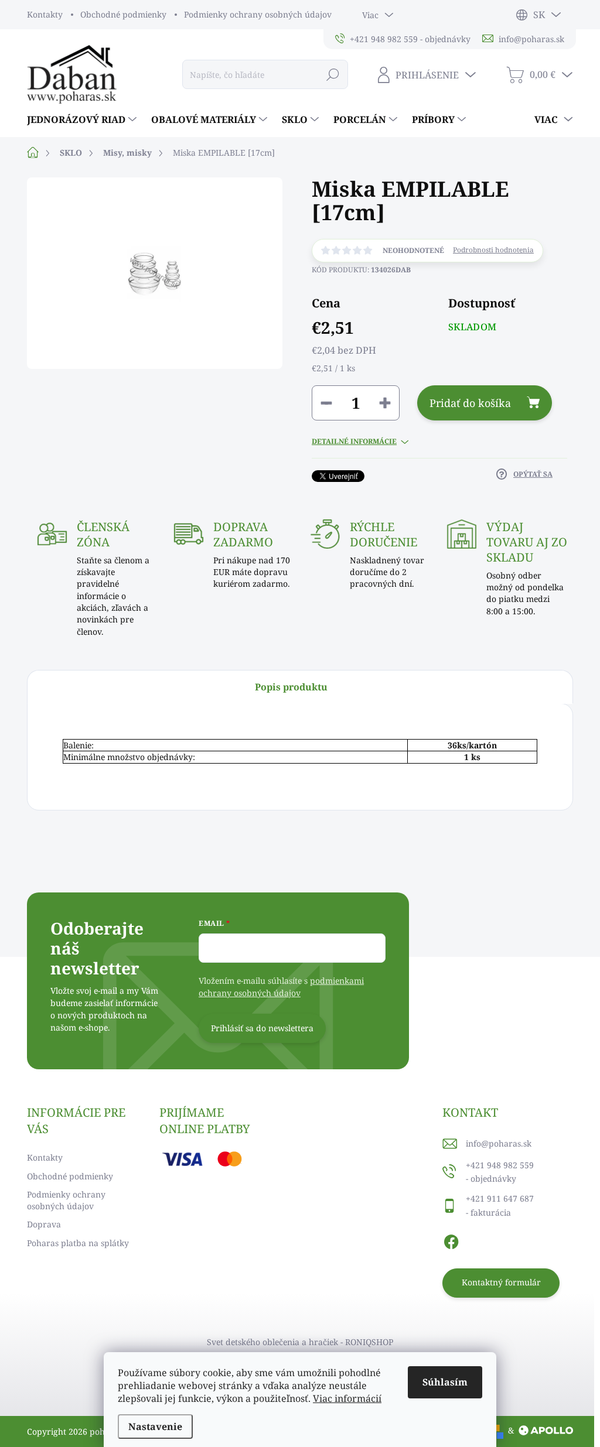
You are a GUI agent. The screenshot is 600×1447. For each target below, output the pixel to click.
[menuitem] (83, 119)
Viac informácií (347, 1398)
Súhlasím (445, 1382)
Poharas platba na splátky (78, 1242)
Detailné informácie (354, 441)
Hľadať (332, 74)
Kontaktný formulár (501, 1282)
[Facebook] (451, 1240)
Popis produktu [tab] (291, 686)
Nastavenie (155, 1426)
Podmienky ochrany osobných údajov (258, 14)
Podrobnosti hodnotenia (493, 250)
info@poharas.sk (498, 1143)
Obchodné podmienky (123, 14)
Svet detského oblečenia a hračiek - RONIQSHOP (300, 1341)
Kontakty (45, 14)
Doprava (44, 1224)
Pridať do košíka (470, 403)
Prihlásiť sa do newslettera (262, 1028)
